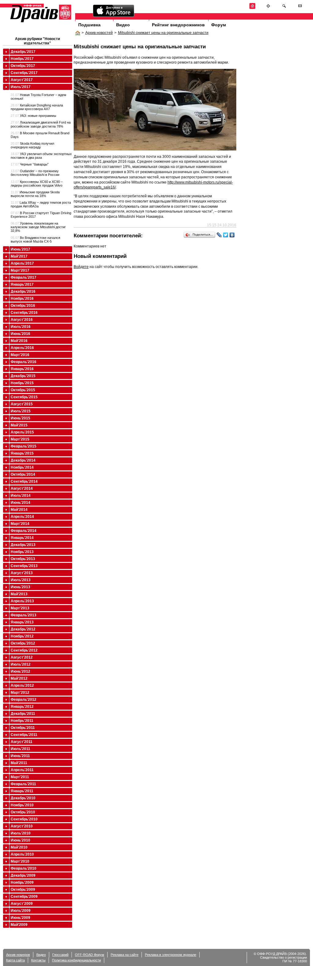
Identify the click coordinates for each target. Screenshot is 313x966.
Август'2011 (21, 742)
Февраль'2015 (23, 446)
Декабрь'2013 (23, 545)
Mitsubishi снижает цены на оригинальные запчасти (163, 33)
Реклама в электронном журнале (170, 955)
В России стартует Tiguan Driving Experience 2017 (41, 214)
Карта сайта (15, 960)
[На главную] (252, 7)
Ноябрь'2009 (22, 882)
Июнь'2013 (20, 587)
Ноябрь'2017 (22, 59)
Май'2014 (19, 509)
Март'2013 (20, 608)
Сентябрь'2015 (24, 397)
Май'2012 (19, 678)
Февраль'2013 (23, 615)
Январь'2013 (22, 622)
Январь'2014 (22, 538)
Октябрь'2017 (23, 66)
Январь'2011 (22, 791)
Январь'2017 (22, 284)
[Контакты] (300, 7)
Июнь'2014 (20, 502)
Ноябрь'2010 (22, 805)
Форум (218, 24)
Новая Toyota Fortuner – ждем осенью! (38, 96)
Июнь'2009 (20, 918)
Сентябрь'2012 (24, 650)
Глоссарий (60, 955)
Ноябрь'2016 (22, 298)
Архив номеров (18, 955)
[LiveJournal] (219, 235)
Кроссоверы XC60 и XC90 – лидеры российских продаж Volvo (37, 183)
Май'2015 (19, 425)
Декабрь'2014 (23, 460)
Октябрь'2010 (23, 812)
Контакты (38, 960)
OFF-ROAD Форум (89, 955)
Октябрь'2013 (23, 559)
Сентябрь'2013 (24, 566)
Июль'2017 (21, 87)
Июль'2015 (21, 411)
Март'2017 (20, 270)
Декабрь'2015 (23, 376)
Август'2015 (22, 404)
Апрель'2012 (22, 685)
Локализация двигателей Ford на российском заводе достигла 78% (41, 124)
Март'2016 (20, 355)
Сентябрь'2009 (24, 896)
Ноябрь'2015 (22, 383)
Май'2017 (19, 256)
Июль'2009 (21, 910)
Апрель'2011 (22, 770)
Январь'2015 (22, 453)
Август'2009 (22, 903)
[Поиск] (284, 7)
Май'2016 (19, 341)
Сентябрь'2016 (24, 312)
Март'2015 (20, 439)
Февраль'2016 (23, 362)
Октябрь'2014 (23, 474)
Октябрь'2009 (23, 889)
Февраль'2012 (23, 699)
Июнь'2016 (20, 334)
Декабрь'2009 (23, 875)
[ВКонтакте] (232, 235)
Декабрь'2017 (23, 52)
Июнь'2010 (20, 840)
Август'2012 (22, 657)
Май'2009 (19, 925)
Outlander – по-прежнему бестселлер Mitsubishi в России (35, 172)
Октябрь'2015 (23, 390)
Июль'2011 (20, 749)
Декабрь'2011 (23, 713)
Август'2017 (22, 80)
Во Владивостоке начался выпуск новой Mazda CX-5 (35, 239)
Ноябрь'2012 (22, 636)
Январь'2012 (22, 706)
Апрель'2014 (22, 517)
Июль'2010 (21, 833)
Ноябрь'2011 (22, 721)
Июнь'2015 (20, 418)
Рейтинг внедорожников (178, 24)
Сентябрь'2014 (24, 481)
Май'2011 (19, 763)
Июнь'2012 (20, 671)
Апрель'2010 (22, 854)
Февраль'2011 (23, 784)
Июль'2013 (21, 580)
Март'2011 (20, 777)
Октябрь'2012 (23, 643)
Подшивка (89, 24)
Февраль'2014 (23, 531)
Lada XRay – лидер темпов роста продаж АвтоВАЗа (41, 204)
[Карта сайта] (268, 7)
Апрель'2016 (22, 348)
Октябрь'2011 (23, 728)
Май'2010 (19, 847)
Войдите (81, 267)
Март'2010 (20, 861)
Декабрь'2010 (23, 798)
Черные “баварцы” (30, 164)
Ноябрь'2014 (22, 467)
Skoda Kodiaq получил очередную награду (32, 145)
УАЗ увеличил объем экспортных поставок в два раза (41, 155)
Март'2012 (20, 692)
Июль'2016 (21, 327)
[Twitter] (226, 235)
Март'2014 (20, 524)
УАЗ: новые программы (33, 115)
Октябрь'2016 (23, 305)
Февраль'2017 (23, 277)
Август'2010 (22, 826)
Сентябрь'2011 (24, 735)
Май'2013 (19, 594)
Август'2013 (22, 573)
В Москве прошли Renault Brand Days (40, 135)
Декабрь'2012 (23, 629)
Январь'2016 (22, 369)
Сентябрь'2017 (24, 73)
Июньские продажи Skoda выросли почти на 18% (35, 194)
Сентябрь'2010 (24, 819)
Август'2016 (22, 320)
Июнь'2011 (20, 756)
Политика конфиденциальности (76, 960)
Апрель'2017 (22, 263)
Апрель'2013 (22, 601)
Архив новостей (99, 33)
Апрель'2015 (22, 432)
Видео (123, 24)
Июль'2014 (21, 495)
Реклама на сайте (124, 955)
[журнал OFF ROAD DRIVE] (40, 22)
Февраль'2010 (23, 868)
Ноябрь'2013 (22, 552)
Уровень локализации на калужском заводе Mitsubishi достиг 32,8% (38, 226)
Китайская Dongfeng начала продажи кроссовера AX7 (37, 107)
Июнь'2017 (20, 249)
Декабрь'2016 (23, 291)
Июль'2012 (21, 664)
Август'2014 (22, 488)
